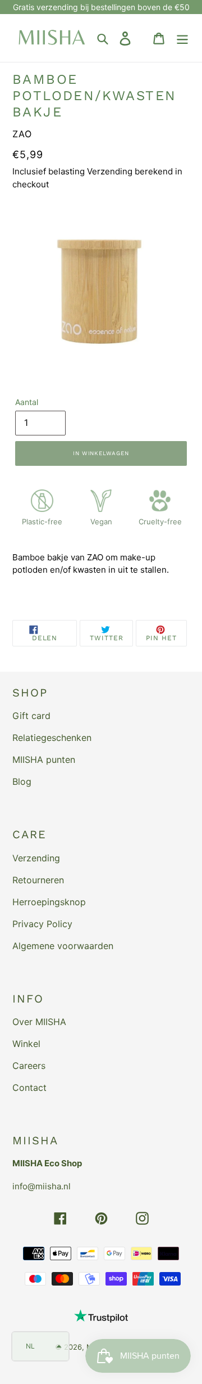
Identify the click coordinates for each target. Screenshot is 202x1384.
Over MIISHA (39, 1021)
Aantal (26, 402)
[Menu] (182, 38)
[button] (40, 1346)
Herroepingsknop (49, 901)
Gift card (31, 715)
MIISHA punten (43, 759)
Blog (21, 781)
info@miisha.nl (41, 1186)
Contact (29, 1087)
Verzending (36, 858)
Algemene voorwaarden (62, 945)
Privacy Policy (42, 923)
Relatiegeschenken (51, 737)
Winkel (26, 1043)
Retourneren (38, 880)
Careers (28, 1065)
